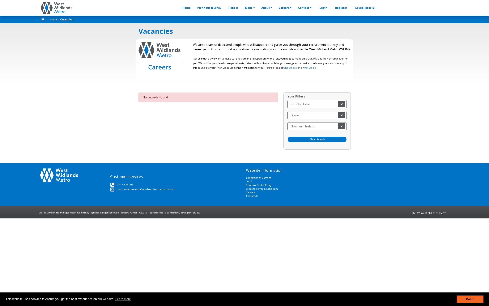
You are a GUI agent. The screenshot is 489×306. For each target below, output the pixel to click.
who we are (290, 67)
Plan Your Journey (209, 8)
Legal (249, 181)
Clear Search (317, 139)
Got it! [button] (470, 299)
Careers (284, 8)
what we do (309, 67)
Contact (303, 8)
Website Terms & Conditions (262, 188)
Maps (249, 8)
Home (187, 8)
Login (323, 8)
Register (341, 8)
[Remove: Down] (341, 115)
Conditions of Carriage (258, 178)
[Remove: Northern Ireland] (341, 126)
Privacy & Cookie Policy (258, 185)
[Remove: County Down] (341, 104)
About (265, 8)
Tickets (233, 8)
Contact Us (252, 196)
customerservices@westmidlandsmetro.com (146, 189)
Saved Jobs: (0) (365, 8)
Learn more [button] (123, 299)
